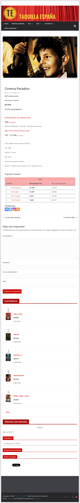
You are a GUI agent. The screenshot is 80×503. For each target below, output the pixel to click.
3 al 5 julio (14, 192)
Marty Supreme (19, 375)
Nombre (6, 262)
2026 (29, 24)
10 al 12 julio (15, 196)
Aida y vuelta (18, 314)
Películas (7, 84)
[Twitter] (10, 209)
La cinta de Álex (69, 217)
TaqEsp (18, 93)
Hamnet (16, 334)
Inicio (6, 24)
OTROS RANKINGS (10, 28)
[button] (32, 23)
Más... (8, 412)
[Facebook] (6, 209)
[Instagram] (14, 209)
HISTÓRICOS (48, 24)
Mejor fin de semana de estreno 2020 (17, 131)
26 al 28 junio (16, 188)
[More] (18, 209)
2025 (37, 24)
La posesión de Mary (12, 217)
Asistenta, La (18, 355)
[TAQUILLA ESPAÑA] (40, 7)
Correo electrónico (10, 272)
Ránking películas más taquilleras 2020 (17, 118)
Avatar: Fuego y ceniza (21, 396)
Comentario (8, 236)
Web (4, 281)
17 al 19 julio (15, 200)
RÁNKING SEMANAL (18, 24)
